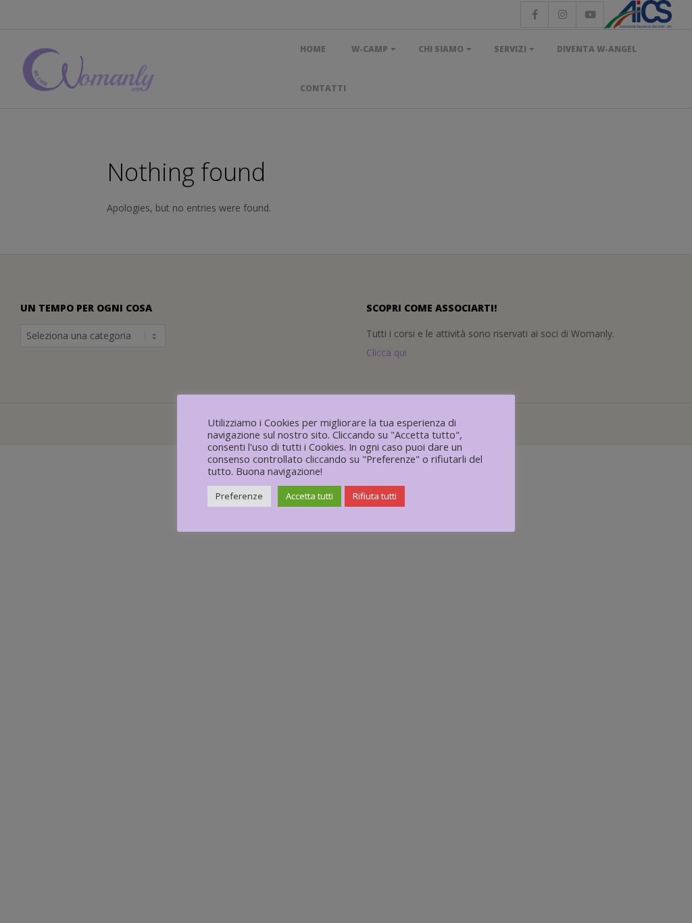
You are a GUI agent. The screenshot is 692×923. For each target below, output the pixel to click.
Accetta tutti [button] (309, 496)
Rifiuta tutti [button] (375, 496)
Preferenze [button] (239, 496)
